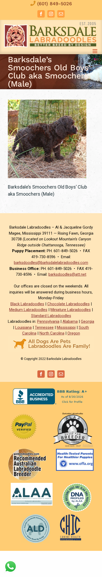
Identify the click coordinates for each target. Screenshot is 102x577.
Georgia (87, 321)
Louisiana (23, 327)
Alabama (70, 321)
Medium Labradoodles (28, 309)
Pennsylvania (48, 321)
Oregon (73, 333)
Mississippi (66, 327)
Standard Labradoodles (51, 315)
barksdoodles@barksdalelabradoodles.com (51, 262)
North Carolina (51, 333)
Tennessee (44, 327)
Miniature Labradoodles (70, 309)
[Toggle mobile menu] (95, 51)
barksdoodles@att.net (67, 274)
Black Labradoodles (27, 304)
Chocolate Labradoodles (68, 304)
